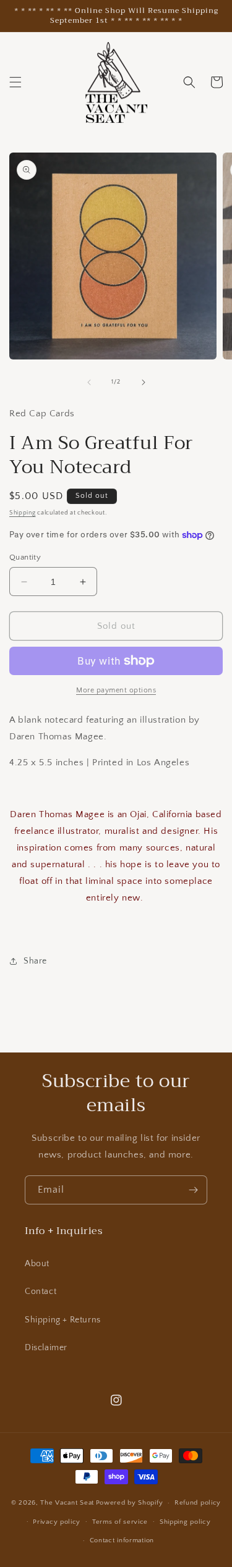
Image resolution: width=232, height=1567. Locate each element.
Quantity (25, 557)
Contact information (122, 1540)
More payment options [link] (116, 690)
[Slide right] (143, 382)
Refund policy (197, 1502)
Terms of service (120, 1522)
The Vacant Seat (67, 1502)
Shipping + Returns (63, 1320)
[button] (15, 82)
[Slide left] (89, 382)
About (37, 1264)
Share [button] (35, 961)
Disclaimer (46, 1348)
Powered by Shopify (129, 1502)
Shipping (22, 513)
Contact (40, 1291)
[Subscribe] (193, 1189)
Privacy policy (56, 1522)
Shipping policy (185, 1522)
